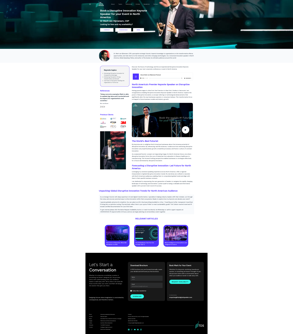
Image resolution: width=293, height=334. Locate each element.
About (113, 4)
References (129, 4)
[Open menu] (90, 4)
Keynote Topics (103, 316)
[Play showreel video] (162, 120)
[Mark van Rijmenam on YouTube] (135, 329)
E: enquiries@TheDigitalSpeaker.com (136, 323)
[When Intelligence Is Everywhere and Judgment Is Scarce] (176, 233)
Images (90, 320)
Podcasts (91, 325)
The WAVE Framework (105, 325)
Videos (90, 323)
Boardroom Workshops (105, 329)
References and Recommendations (108, 320)
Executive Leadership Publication (107, 314)
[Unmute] (185, 78)
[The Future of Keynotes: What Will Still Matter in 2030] (117, 233)
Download (137, 296)
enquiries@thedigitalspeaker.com (180, 297)
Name (133, 277)
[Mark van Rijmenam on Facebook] (138, 329)
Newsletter (147, 4)
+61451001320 (123, 30)
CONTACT (107, 30)
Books (90, 318)
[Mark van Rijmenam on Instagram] (141, 329)
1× (181, 78)
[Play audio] (141, 78)
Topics (120, 4)
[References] (102, 108)
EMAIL (138, 30)
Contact (155, 4)
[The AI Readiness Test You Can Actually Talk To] (146, 233)
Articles (138, 4)
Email (133, 284)
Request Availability (180, 282)
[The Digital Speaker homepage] (100, 4)
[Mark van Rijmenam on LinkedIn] (128, 329)
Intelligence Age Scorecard (106, 327)
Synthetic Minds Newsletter (106, 323)
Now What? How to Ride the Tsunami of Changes (110, 318)
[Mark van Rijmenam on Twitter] (132, 329)
